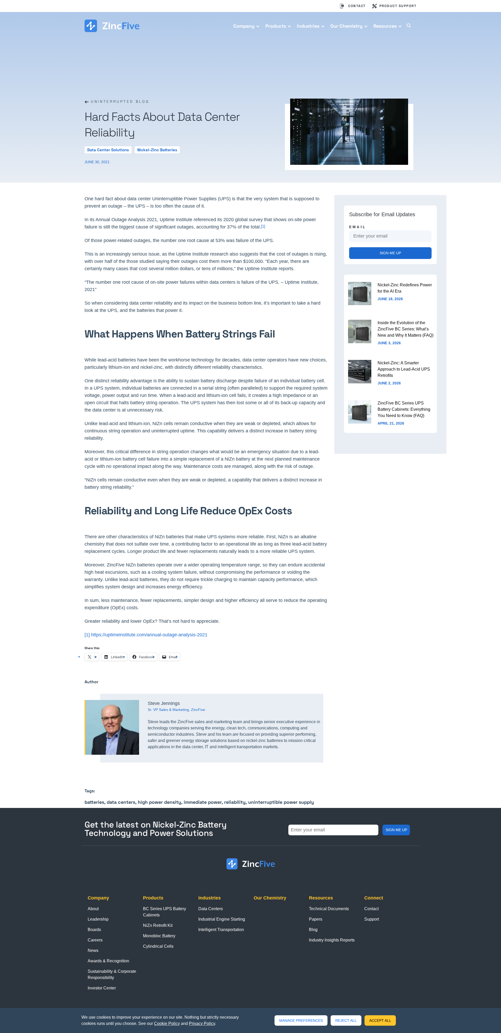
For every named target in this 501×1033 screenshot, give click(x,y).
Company (243, 26)
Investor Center (102, 988)
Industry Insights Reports (332, 940)
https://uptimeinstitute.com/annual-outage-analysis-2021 (149, 634)
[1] (88, 634)
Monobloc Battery (159, 936)
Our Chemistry (346, 26)
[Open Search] (408, 26)
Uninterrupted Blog (119, 101)
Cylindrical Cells (158, 946)
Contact (357, 6)
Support (371, 919)
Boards (94, 929)
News (93, 950)
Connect (373, 898)
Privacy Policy (202, 1023)
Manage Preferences (301, 1020)
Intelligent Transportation (221, 929)
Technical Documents (329, 909)
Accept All (380, 1020)
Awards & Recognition (108, 961)
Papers (315, 919)
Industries (308, 26)
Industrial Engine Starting (221, 919)
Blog (313, 929)
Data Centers (210, 909)
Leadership (98, 919)
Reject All (346, 1020)
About (93, 909)
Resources (385, 26)
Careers (95, 940)
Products (275, 26)
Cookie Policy (167, 1023)
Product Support (398, 6)
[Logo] (111, 25)
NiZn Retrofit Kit (157, 925)
